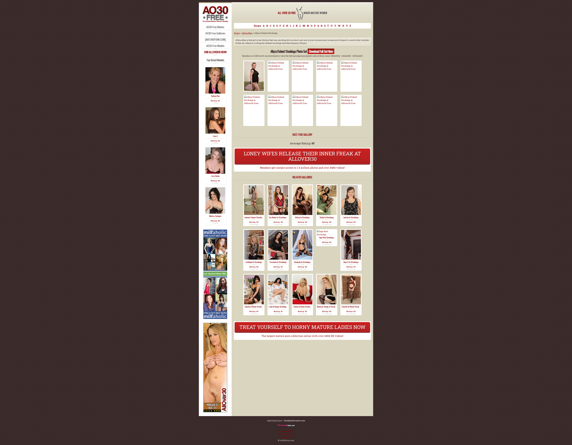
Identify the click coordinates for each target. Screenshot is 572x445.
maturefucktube (286, 431)
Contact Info (286, 437)
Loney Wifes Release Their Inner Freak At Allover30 (302, 156)
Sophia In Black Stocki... (254, 306)
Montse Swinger (215, 216)
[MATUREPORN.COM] (215, 39)
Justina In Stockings (351, 217)
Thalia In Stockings (326, 217)
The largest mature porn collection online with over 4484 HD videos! (302, 335)
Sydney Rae (215, 95)
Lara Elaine (215, 175)
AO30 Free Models (215, 46)
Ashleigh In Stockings (254, 262)
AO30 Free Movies (215, 27)
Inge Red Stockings (326, 237)
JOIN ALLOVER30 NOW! (215, 52)
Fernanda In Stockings (278, 262)
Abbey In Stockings (302, 217)
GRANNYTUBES (286, 434)
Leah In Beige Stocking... (278, 306)
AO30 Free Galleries (215, 33)
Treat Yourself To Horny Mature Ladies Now (302, 327)
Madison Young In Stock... (326, 306)
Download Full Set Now (321, 51)
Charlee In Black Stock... (351, 306)
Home (257, 25)
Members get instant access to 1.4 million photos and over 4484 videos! (302, 167)
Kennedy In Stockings (302, 262)
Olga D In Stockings (351, 262)
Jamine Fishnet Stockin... (253, 217)
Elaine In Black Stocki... (302, 306)
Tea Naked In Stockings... (278, 217)
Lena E (215, 136)
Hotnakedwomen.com (294, 420)
